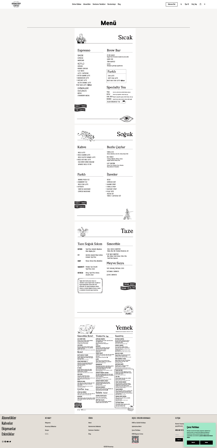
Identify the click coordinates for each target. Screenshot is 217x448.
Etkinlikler (8, 435)
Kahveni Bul (171, 4)
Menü (89, 423)
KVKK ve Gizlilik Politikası (139, 423)
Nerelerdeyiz (111, 4)
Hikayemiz (48, 423)
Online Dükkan (76, 4)
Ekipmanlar (9, 429)
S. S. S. (46, 434)
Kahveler (7, 424)
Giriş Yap (194, 4)
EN (204, 4)
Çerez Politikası (136, 430)
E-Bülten (177, 435)
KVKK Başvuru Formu (137, 434)
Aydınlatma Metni (136, 426)
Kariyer (47, 430)
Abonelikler (87, 4)
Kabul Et (193, 442)
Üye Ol (187, 4)
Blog (119, 4)
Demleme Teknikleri (99, 4)
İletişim (177, 418)
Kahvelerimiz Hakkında (94, 426)
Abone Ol (179, 439)
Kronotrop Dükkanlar (50, 426)
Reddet (206, 442)
